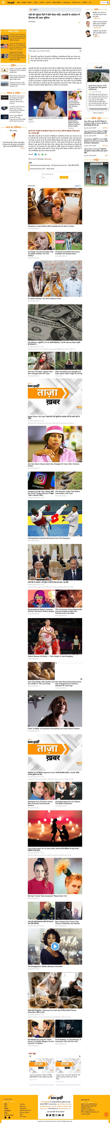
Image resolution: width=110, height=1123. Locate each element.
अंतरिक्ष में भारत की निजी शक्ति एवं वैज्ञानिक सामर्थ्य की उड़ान (99, 33)
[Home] (31, 9)
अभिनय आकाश (32, 51)
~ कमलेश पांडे (97, 28)
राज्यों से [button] (42, 2)
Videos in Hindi (62, 1106)
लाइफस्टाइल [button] (66, 2)
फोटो (5, 1106)
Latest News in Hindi (64, 1104)
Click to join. (48, 159)
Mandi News (50, 169)
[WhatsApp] (79, 35)
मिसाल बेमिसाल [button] (57, 2)
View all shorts (98, 113)
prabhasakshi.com (65, 1108)
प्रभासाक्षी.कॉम (45, 1102)
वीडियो (6, 1108)
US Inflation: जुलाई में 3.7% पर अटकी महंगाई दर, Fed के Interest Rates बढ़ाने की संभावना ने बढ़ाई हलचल (96, 141)
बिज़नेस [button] (29, 2)
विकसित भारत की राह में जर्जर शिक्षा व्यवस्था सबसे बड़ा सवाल (99, 14)
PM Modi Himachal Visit (59, 165)
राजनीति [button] (84, 2)
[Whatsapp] (42, 155)
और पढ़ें (22, 148)
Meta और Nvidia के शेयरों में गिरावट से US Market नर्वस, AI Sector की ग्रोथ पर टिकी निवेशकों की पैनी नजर (96, 123)
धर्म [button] (89, 2)
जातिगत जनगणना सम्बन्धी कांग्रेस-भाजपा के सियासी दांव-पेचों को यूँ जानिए (100, 24)
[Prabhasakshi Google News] (80, 51)
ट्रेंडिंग (13, 65)
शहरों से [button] (48, 2)
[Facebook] (79, 28)
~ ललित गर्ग (96, 18)
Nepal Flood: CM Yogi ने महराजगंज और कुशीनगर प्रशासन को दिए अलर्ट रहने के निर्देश (68, 1077)
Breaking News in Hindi (48, 1106)
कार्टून (5, 1113)
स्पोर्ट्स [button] (35, 2)
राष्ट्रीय (18, 2)
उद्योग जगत (105, 128)
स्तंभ (96, 9)
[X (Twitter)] (79, 31)
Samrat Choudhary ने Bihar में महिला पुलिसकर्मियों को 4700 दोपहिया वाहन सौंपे (41, 1076)
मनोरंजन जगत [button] (76, 2)
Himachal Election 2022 (37, 169)
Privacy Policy (24, 1112)
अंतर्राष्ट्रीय (23, 2)
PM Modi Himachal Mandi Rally (40, 165)
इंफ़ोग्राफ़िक (7, 1111)
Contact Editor (85, 1114)
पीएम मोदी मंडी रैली (73, 165)
